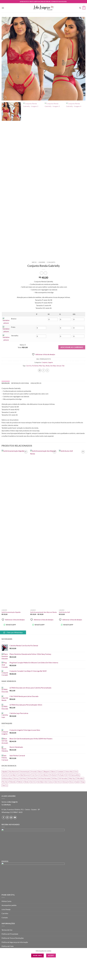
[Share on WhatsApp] (39, 370)
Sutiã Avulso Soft (64, 612)
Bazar (40, 771)
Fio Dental (35, 366)
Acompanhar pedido (9, 905)
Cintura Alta (68, 771)
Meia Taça (42, 366)
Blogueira (47, 771)
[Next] (81, 58)
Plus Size (5, 782)
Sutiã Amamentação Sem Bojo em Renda (43, 612)
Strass (71, 782)
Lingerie (42, 262)
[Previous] (6, 58)
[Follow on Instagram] (7, 817)
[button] (3, 7)
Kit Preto (23, 778)
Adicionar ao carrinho (71, 347)
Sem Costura (49, 782)
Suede (77, 782)
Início (34, 262)
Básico (53, 771)
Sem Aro (33, 782)
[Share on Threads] (47, 370)
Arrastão (34, 771)
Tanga (82, 782)
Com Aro (29, 366)
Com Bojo (12, 775)
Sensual (59, 366)
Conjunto (51, 262)
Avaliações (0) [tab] (36, 383)
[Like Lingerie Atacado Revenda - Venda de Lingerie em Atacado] (43, 8)
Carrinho (5, 913)
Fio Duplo (61, 775)
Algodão (4, 771)
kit (66, 775)
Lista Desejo (6, 909)
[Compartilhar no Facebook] (43, 370)
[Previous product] (45, 273)
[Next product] (41, 273)
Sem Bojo (53, 366)
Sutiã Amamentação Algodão (11, 612)
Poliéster (20, 782)
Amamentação (24, 771)
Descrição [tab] (6, 383)
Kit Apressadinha (74, 775)
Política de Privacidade (10, 934)
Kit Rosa (54, 778)
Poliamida (12, 782)
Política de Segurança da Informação (15, 942)
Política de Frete (7, 946)
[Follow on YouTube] (15, 817)
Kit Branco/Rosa (7, 778)
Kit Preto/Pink (32, 778)
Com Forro (35, 775)
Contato (5, 917)
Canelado (60, 771)
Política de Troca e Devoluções (13, 938)
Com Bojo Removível (23, 775)
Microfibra (80, 778)
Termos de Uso (7, 930)
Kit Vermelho (63, 778)
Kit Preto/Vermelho (44, 778)
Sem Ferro (58, 782)
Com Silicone (44, 775)
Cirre (75, 771)
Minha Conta (6, 901)
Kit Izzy (16, 778)
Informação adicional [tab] (20, 383)
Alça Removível (13, 771)
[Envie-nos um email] (11, 817)
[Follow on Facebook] (3, 817)
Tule (63, 366)
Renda (48, 366)
